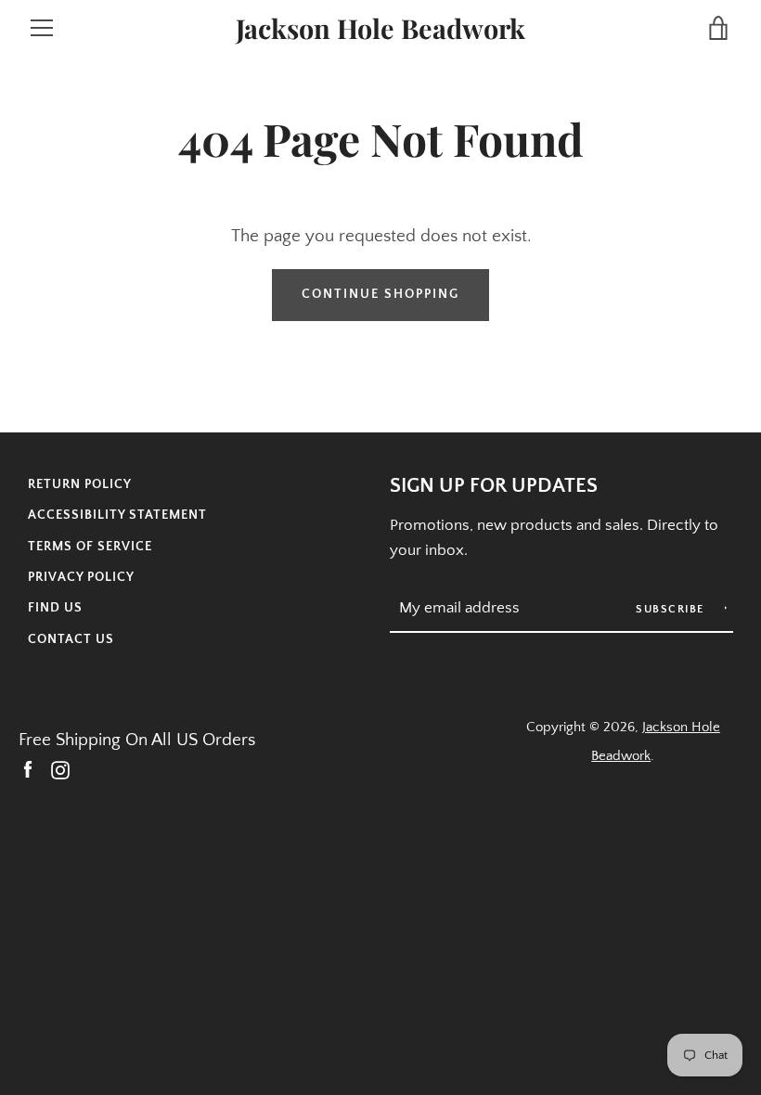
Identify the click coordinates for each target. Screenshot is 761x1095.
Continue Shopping (380, 294)
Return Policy (80, 484)
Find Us (55, 607)
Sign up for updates (494, 486)
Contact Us (71, 639)
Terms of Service (90, 546)
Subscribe (672, 609)
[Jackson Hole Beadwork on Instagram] (60, 769)
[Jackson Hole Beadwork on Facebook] (28, 769)
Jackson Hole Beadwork (380, 28)
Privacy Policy (81, 577)
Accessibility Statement (117, 515)
